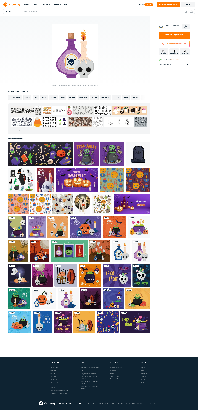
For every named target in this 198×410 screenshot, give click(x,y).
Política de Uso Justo (151, 403)
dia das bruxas (15, 97)
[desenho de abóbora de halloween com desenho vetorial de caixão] (65, 275)
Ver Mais (141, 122)
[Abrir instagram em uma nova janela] (63, 403)
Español (143, 371)
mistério (135, 97)
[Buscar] (186, 11)
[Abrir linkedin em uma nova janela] (66, 403)
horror (94, 97)
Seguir (186, 28)
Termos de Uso (122, 403)
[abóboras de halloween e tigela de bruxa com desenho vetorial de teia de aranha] (19, 322)
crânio (27, 97)
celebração (105, 97)
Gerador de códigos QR (58, 394)
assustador (83, 97)
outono (116, 97)
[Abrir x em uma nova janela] (76, 403)
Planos (141, 5)
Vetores (26, 5)
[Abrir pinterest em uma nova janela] (70, 403)
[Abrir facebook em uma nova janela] (60, 403)
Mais (65, 5)
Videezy (53, 374)
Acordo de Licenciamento (90, 368)
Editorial (56, 5)
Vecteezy (53, 371)
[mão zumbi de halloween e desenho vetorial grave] (84, 322)
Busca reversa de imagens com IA (59, 387)
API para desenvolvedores (59, 383)
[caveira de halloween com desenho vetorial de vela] (42, 322)
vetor (63, 97)
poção (44, 97)
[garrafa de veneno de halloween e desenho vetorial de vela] (68, 298)
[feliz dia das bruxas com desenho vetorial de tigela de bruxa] (90, 275)
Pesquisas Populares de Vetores (89, 377)
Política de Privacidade (136, 403)
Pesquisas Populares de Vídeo (89, 387)
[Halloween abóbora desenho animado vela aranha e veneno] (44, 298)
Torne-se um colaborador (114, 377)
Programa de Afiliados (88, 374)
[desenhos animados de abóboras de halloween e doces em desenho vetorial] (139, 227)
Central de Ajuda (116, 368)
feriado (72, 97)
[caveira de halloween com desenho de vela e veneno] (121, 251)
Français (143, 380)
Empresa (53, 377)
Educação (53, 380)
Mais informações (165, 64)
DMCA (83, 371)
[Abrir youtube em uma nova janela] (80, 403)
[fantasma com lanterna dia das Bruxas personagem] (82, 204)
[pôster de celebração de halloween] (37, 227)
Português (144, 374)
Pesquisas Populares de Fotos (89, 382)
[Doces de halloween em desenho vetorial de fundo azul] (108, 322)
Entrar (187, 5)
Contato (113, 371)
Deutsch (143, 377)
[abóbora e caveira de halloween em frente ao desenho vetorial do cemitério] (39, 251)
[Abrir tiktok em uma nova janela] (73, 403)
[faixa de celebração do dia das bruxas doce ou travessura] (117, 275)
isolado (53, 97)
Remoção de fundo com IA (59, 391)
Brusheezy (54, 368)
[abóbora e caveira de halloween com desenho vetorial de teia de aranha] (85, 227)
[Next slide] (147, 97)
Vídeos (45, 5)
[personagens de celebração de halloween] (17, 227)
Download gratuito (174, 35)
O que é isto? (175, 59)
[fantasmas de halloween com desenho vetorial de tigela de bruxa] (57, 227)
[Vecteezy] (11, 4)
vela (35, 97)
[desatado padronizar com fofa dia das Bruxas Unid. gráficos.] (62, 204)
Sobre (112, 374)
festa (126, 97)
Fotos (36, 5)
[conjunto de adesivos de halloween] (69, 251)
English (143, 368)
